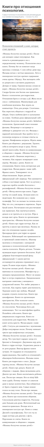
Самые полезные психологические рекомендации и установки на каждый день (21, 16)
